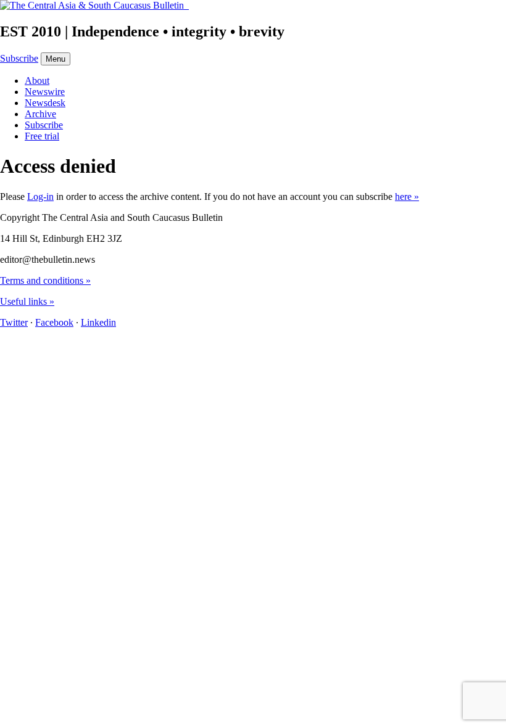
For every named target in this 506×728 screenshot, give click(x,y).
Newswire (45, 91)
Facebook (54, 322)
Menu (55, 59)
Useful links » (27, 301)
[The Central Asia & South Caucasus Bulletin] (94, 5)
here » (407, 196)
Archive (40, 114)
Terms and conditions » (45, 280)
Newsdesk (45, 102)
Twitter (14, 322)
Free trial (42, 136)
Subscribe (19, 58)
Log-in (40, 196)
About (37, 80)
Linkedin (98, 322)
